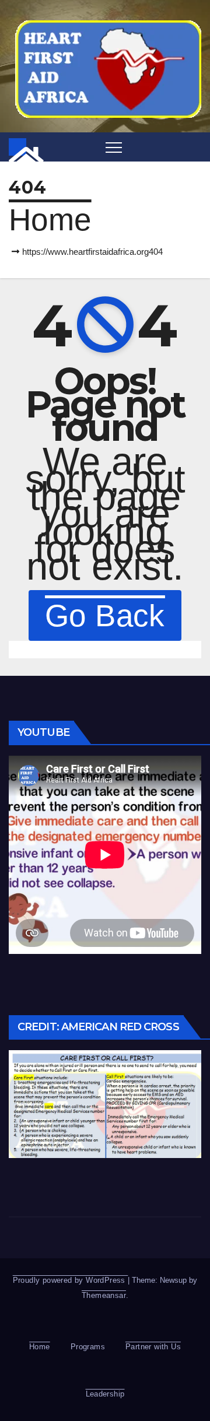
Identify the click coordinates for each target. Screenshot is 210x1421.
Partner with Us (153, 1346)
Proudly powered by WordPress (70, 1280)
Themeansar (104, 1295)
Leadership (105, 1394)
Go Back (105, 615)
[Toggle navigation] (114, 147)
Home (50, 219)
